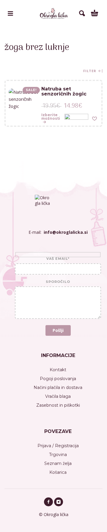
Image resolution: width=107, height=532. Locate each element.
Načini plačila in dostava (58, 387)
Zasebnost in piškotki (58, 405)
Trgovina (58, 454)
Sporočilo (58, 282)
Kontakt (58, 369)
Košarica (58, 472)
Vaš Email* (58, 259)
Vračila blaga (58, 396)
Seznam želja (58, 463)
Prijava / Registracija (58, 445)
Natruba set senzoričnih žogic (63, 91)
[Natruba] (76, 118)
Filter (90, 71)
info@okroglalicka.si (66, 232)
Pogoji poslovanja (58, 378)
